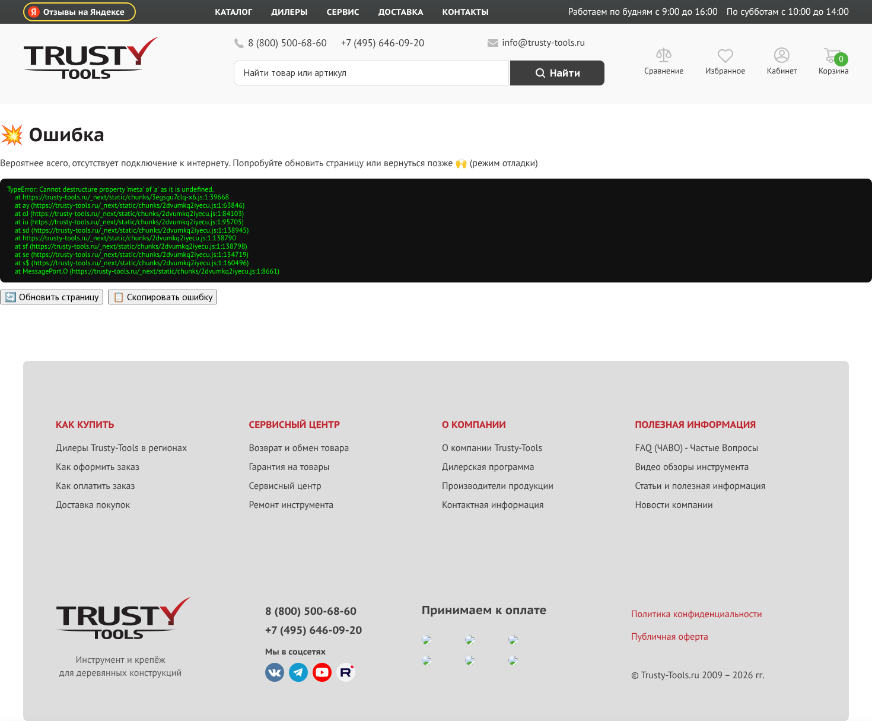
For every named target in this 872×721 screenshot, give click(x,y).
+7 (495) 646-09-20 (382, 42)
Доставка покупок (93, 505)
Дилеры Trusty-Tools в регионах (121, 448)
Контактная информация (493, 505)
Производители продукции (497, 486)
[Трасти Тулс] (90, 76)
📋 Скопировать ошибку (162, 297)
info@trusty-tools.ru (543, 43)
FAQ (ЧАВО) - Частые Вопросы (697, 448)
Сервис (343, 12)
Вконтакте (274, 672)
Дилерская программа (488, 467)
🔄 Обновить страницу (51, 297)
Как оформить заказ (97, 467)
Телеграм (298, 672)
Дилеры (289, 12)
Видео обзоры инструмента (692, 467)
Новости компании (674, 505)
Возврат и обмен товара (299, 448)
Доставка (401, 12)
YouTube (322, 672)
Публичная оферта (669, 637)
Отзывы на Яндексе (84, 12)
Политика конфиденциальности (696, 614)
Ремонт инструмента (291, 505)
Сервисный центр (285, 486)
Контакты (466, 12)
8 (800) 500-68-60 (287, 42)
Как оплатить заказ (95, 486)
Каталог (234, 12)
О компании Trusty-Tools (492, 448)
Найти (565, 73)
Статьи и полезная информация (700, 486)
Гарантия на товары (289, 467)
